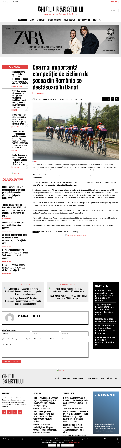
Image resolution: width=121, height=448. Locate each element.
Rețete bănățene (17, 127)
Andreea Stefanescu (49, 99)
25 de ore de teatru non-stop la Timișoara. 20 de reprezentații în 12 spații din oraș (14, 238)
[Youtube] (20, 412)
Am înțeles (52, 445)
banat (41, 232)
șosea (74, 232)
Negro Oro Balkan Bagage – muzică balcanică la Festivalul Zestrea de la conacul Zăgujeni (15, 253)
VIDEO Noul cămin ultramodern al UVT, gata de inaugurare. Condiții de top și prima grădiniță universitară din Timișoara (19, 99)
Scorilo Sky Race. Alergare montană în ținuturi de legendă (13, 225)
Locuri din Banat (17, 86)
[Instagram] (9, 412)
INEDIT (14, 110)
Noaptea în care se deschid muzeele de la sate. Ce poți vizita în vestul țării (13, 268)
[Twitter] (108, 99)
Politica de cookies (67, 445)
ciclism (49, 232)
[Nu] (119, 442)
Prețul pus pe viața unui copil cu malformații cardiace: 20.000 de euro (68, 297)
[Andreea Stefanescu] (34, 99)
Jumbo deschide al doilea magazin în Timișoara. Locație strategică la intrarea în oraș (19, 160)
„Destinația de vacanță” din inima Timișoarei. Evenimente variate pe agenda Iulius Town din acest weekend (23, 301)
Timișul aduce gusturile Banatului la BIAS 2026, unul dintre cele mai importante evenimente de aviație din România (14, 210)
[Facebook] (104, 99)
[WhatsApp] (117, 99)
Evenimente (15, 167)
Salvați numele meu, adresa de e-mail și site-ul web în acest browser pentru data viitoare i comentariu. (35, 339)
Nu (58, 445)
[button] (100, 20)
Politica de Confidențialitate (72, 442)
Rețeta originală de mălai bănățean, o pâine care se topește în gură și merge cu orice (19, 119)
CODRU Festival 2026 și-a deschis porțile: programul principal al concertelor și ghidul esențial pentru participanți (13, 192)
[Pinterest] (112, 99)
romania (67, 232)
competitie (58, 232)
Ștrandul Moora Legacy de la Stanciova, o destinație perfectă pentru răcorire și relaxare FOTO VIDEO (20, 78)
